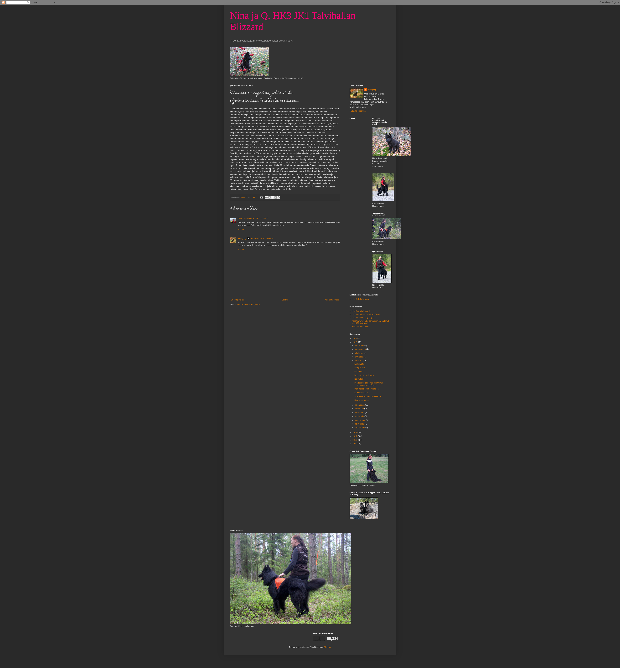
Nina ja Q (242, 238)
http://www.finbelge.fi (361, 311)
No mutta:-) (359, 379)
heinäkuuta (360, 405)
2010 (354, 440)
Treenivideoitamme (360, 327)
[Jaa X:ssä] (272, 197)
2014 (354, 338)
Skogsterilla (359, 368)
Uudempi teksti (237, 300)
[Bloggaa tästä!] (269, 197)
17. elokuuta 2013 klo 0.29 (262, 238)
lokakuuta (359, 353)
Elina (240, 218)
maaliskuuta (360, 420)
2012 (354, 432)
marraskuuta (360, 349)
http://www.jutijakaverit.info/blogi (366, 314)
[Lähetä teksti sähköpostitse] (261, 197)
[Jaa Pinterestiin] (278, 197)
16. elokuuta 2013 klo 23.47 (255, 218)
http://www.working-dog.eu (363, 317)
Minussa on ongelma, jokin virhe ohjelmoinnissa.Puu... (368, 384)
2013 (354, 342)
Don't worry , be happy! (364, 375)
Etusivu (284, 300)
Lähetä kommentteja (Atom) (247, 304)
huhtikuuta (359, 416)
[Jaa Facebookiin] (275, 197)
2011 (354, 436)
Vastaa (241, 229)
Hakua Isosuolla (361, 400)
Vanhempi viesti (332, 300)
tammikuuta (360, 427)
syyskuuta (359, 357)
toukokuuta (360, 412)
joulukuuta (359, 345)
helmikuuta (360, 424)
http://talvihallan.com (361, 299)
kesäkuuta (359, 409)
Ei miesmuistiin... (361, 393)
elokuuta (359, 360)
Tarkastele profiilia (358, 111)
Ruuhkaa (358, 371)
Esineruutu (359, 364)
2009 (354, 444)
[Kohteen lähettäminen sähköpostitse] (266, 197)
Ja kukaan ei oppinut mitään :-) (367, 396)
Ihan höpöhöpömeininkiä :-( (366, 389)
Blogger (327, 647)
